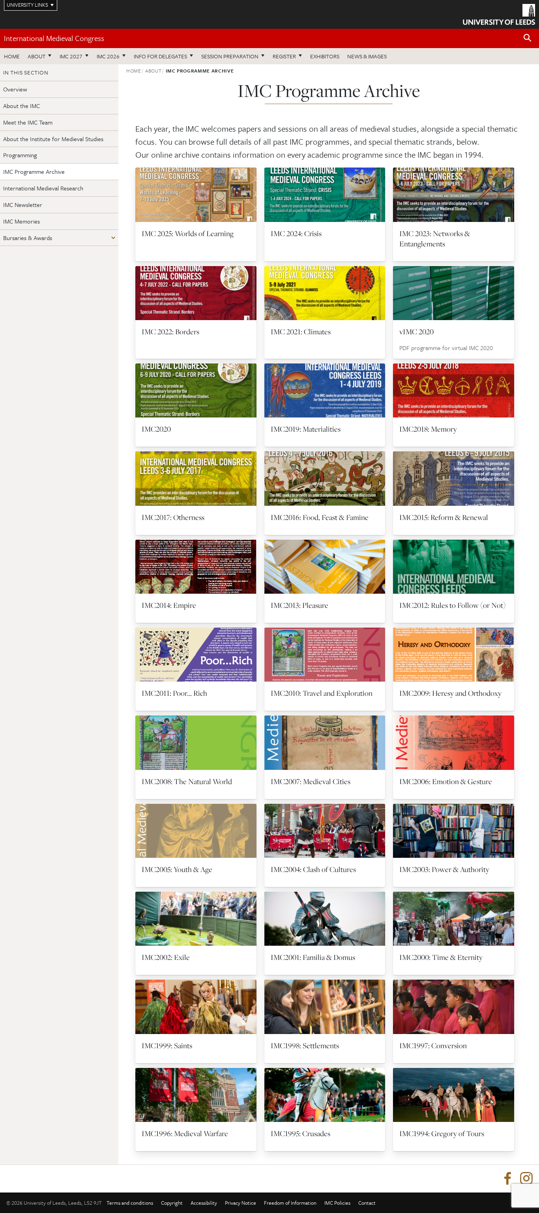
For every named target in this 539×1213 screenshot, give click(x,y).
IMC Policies (337, 1203)
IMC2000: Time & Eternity (441, 957)
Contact (367, 1203)
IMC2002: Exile (166, 957)
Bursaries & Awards (27, 237)
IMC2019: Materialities (306, 429)
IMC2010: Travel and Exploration (321, 693)
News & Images (367, 56)
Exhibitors (324, 56)
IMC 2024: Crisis (296, 233)
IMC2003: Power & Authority (444, 869)
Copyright (172, 1203)
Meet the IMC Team (27, 122)
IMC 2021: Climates (301, 331)
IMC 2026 (108, 56)
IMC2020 (156, 429)
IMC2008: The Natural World (187, 781)
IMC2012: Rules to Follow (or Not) (452, 605)
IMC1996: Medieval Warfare (185, 1133)
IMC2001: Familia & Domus (313, 957)
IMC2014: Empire (169, 605)
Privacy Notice (240, 1203)
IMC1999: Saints (167, 1045)
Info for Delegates (160, 56)
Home (12, 56)
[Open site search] (527, 38)
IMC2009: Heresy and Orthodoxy (450, 693)
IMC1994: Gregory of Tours (441, 1133)
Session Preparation (229, 56)
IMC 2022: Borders (170, 331)
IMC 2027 (71, 56)
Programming (20, 155)
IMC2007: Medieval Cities (310, 781)
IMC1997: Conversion (433, 1045)
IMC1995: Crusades (300, 1133)
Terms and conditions (130, 1203)
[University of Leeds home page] (499, 13)
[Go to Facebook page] (507, 1178)
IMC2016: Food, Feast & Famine (320, 517)
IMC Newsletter (22, 204)
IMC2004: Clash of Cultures (313, 869)
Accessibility (204, 1203)
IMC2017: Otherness (173, 517)
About (36, 56)
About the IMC (21, 105)
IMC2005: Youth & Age (177, 869)
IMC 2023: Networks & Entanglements (434, 238)
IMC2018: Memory (428, 429)
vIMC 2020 (416, 331)
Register (284, 56)
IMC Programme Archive (34, 171)
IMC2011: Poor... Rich (174, 693)
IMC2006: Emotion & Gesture (445, 781)
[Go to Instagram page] (526, 1178)
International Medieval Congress (54, 38)
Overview (15, 89)
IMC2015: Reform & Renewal (443, 517)
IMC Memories (21, 221)
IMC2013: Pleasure (299, 605)
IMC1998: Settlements (305, 1045)
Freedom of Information (290, 1203)
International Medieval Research (43, 188)
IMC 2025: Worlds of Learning (188, 233)
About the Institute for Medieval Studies (53, 138)
